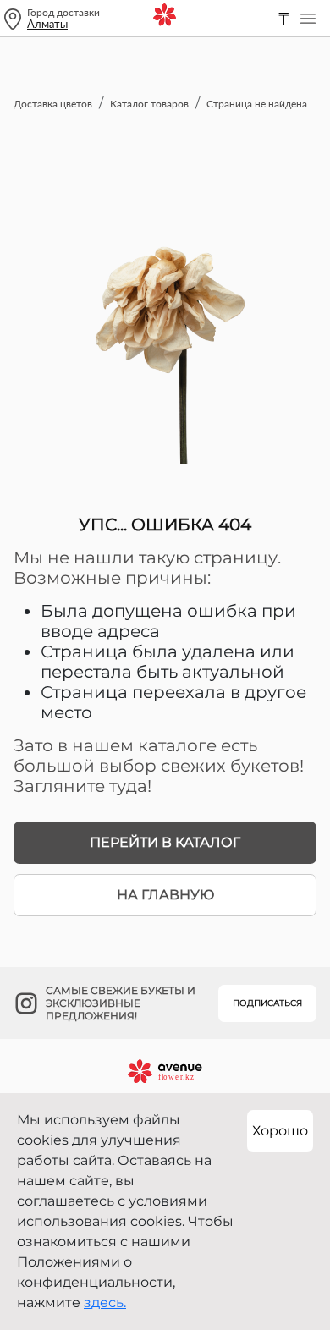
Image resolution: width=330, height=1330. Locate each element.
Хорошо (280, 1131)
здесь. (105, 1302)
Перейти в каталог (165, 842)
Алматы (47, 24)
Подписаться (267, 1003)
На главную (165, 895)
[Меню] (308, 18)
